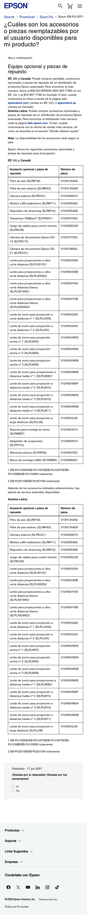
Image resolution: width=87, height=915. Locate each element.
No (18, 790)
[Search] (60, 6)
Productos (12, 830)
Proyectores (27, 16)
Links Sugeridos (16, 851)
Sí (17, 786)
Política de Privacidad (17, 906)
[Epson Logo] (16, 6)
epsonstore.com (18, 102)
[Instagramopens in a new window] (47, 887)
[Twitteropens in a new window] (18, 887)
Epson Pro (46, 16)
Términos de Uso (48, 899)
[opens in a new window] (57, 887)
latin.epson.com (38, 123)
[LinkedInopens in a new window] (37, 887)
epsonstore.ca (67, 102)
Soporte (9, 16)
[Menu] (79, 6)
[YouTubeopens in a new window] (28, 887)
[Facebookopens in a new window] (8, 887)
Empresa (11, 862)
